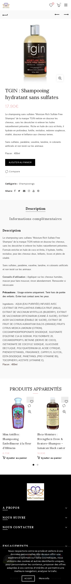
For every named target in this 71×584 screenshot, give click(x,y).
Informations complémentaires (35, 218)
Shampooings (27, 183)
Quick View (30, 412)
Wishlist (53, 3)
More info (44, 578)
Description (35, 208)
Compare (14, 171)
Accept (28, 578)
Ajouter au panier (20, 162)
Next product (66, 14)
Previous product (57, 14)
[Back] (5, 14)
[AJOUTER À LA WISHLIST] (30, 400)
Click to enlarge (60, 78)
